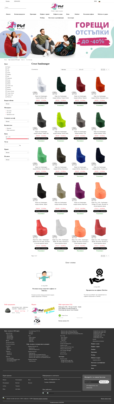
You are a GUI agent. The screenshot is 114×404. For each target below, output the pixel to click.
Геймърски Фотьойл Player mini (67, 347)
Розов (8, 80)
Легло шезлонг (63, 341)
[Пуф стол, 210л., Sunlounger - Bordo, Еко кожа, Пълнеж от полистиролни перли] (100, 227)
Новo (67, 14)
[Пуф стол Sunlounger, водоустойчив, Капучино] (61, 155)
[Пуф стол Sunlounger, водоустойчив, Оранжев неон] (100, 84)
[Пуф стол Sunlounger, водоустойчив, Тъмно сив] (41, 119)
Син (8, 70)
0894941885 (17, 1)
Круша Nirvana (9, 333)
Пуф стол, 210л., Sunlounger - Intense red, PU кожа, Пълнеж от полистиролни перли (41, 241)
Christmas (93, 365)
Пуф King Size (32, 353)
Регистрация (19, 379)
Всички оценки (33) (64, 320)
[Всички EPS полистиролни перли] (17, 160)
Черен (8, 67)
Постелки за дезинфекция (56, 17)
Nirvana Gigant (10, 338)
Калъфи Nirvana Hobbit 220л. (67, 361)
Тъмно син (10, 85)
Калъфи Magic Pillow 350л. (99, 335)
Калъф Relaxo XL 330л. (99, 337)
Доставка (18, 389)
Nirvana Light (9, 334)
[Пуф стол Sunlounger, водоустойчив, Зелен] (100, 119)
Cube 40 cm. (9, 353)
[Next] (27, 311)
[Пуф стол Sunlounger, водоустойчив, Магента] (80, 190)
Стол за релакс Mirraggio (65, 350)
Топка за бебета (32, 337)
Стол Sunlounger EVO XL (34, 331)
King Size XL (32, 348)
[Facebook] (104, 1)
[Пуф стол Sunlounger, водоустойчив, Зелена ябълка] (41, 155)
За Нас (4, 386)
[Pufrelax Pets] (37, 321)
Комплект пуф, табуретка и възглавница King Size (39, 357)
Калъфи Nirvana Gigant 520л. (100, 332)
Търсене (18, 386)
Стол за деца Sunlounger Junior (13, 359)
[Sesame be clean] (49, 310)
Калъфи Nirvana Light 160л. (67, 360)
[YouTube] (109, 1)
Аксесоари (71, 17)
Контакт (18, 382)
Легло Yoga (62, 335)
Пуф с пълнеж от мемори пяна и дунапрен (38, 344)
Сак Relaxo (8, 346)
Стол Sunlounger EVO (11, 360)
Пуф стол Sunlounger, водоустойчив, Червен (80, 97)
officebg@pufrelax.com (54, 379)
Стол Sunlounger (10, 358)
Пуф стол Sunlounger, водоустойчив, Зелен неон (60, 132)
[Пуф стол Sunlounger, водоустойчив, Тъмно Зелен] (61, 84)
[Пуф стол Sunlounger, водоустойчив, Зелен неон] (61, 119)
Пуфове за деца (58, 14)
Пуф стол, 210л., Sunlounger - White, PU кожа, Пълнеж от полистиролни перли (61, 241)
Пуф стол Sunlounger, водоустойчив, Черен (41, 203)
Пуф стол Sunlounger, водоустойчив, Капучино (61, 168)
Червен (9, 74)
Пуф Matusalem (32, 361)
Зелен (8, 72)
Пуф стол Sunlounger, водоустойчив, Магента (80, 203)
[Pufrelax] (37, 310)
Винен (9, 87)
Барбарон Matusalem (32, 359)
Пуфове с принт (45, 14)
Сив (8, 68)
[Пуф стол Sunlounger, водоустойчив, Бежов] (61, 190)
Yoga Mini (63, 340)
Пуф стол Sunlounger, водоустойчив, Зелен (100, 132)
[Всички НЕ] (17, 153)
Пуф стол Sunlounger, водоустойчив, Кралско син (80, 168)
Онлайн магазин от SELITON (57, 402)
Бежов (8, 83)
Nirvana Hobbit (10, 336)
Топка (29, 335)
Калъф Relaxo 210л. (98, 336)
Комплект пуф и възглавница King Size (37, 354)
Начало (8, 14)
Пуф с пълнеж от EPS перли (11, 331)
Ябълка (7, 340)
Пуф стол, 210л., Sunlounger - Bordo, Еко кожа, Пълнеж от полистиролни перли (100, 241)
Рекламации (6, 382)
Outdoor (77, 14)
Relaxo (8, 347)
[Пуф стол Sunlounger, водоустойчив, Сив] (80, 119)
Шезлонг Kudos (63, 354)
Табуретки (8, 351)
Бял (8, 76)
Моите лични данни (106, 398)
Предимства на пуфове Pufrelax (96, 290)
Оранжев (9, 78)
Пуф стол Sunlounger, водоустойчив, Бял (41, 97)
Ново (92, 368)
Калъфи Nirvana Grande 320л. (100, 331)
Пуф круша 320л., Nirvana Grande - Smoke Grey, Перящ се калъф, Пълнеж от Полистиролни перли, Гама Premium (20, 308)
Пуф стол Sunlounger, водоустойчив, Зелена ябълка (41, 168)
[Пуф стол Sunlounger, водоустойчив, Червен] (80, 84)
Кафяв (8, 82)
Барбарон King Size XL (33, 346)
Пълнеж (94, 339)
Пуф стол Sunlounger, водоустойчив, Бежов (61, 203)
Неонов (9, 89)
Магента (9, 96)
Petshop (42, 17)
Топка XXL (31, 341)
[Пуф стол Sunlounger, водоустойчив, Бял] (41, 84)
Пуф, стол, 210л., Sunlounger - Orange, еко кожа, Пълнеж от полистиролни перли (80, 241)
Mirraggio (31, 333)
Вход (4, 389)
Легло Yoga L (64, 338)
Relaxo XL (9, 349)
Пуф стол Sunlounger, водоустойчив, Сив (80, 132)
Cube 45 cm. (9, 354)
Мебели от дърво (103, 14)
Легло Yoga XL (64, 337)
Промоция (33, 14)
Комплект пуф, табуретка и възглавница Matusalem (72, 333)
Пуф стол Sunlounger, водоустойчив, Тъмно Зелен (61, 97)
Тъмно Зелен (10, 93)
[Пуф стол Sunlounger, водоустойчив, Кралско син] (80, 155)
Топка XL (31, 340)
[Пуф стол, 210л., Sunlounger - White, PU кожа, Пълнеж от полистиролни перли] (61, 227)
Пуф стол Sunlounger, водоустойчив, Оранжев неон (100, 97)
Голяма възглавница (10, 344)
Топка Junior (31, 338)
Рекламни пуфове (88, 14)
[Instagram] (106, 1)
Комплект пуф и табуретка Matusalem (69, 331)
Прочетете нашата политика (40, 398)
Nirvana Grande (10, 337)
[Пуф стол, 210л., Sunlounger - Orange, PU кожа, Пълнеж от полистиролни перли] (100, 190)
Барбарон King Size (32, 351)
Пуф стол (8, 356)
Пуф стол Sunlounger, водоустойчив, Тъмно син (100, 168)
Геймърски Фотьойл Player (66, 348)
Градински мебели (97, 360)
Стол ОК (31, 332)
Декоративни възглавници (98, 341)
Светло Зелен (10, 91)
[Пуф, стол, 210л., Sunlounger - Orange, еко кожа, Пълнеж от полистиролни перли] (80, 227)
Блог (29, 379)
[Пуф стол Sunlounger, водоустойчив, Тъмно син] (100, 155)
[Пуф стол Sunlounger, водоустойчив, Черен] (41, 190)
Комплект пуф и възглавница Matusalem (69, 332)
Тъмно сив (10, 95)
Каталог (30, 382)
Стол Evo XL (63, 352)
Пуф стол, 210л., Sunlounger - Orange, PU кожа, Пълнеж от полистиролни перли (100, 204)
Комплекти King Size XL (34, 349)
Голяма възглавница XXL (65, 343)
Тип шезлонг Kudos (10, 342)
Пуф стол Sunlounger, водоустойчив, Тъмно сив (41, 132)
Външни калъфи (63, 358)
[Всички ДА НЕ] (17, 104)
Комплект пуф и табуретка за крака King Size (38, 356)
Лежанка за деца (63, 345)
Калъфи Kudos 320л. (98, 333)
